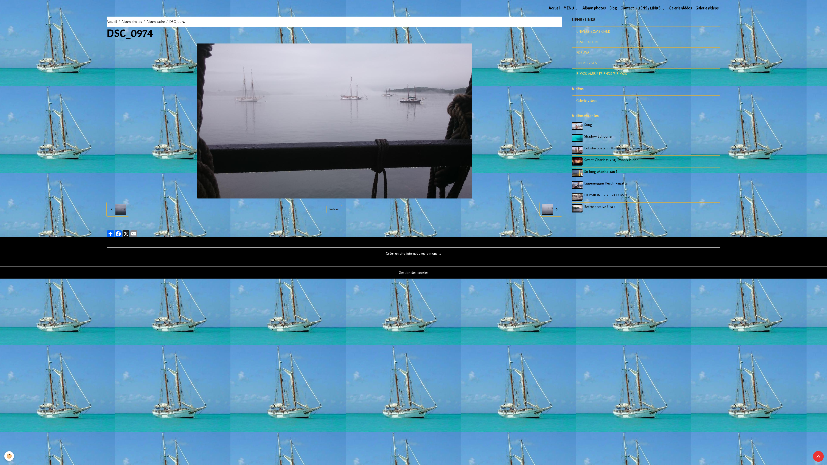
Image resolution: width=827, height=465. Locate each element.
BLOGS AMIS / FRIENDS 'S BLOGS (601, 74)
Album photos (594, 8)
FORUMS (582, 53)
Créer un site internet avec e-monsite (413, 253)
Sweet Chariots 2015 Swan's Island (611, 159)
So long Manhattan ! (600, 171)
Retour (334, 209)
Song (588, 124)
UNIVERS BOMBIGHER (593, 31)
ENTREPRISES (586, 63)
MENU (569, 8)
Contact (627, 8)
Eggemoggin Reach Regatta (606, 183)
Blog (613, 8)
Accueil (554, 8)
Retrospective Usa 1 (599, 206)
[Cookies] (9, 456)
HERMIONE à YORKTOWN (605, 195)
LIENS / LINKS (649, 8)
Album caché (155, 22)
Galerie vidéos (680, 8)
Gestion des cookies (413, 273)
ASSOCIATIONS (587, 42)
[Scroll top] (818, 456)
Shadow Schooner (598, 136)
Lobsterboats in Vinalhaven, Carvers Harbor (619, 148)
